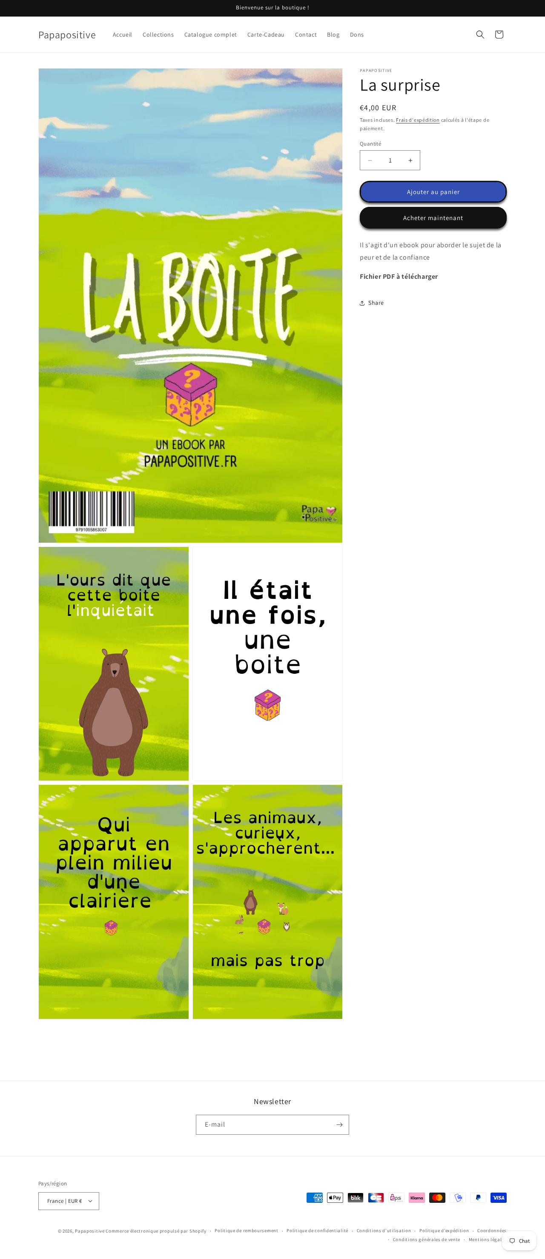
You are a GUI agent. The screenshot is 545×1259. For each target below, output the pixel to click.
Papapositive (89, 1230)
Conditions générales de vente (426, 1239)
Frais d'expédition (418, 120)
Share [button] (376, 302)
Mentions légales (488, 1239)
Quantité (370, 143)
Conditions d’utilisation (384, 1230)
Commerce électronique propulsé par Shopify (156, 1230)
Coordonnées (492, 1230)
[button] (480, 34)
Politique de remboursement (246, 1230)
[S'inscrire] (339, 1125)
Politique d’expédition (444, 1230)
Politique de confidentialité (317, 1230)
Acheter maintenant (433, 218)
